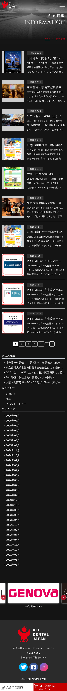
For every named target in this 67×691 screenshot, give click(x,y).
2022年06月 (13, 535)
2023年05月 (13, 515)
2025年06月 (13, 425)
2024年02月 (13, 495)
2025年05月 (13, 430)
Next (63, 597)
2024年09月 (13, 460)
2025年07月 (13, 420)
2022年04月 (13, 540)
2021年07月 (13, 554)
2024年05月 (13, 480)
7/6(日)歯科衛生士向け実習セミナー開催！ (30, 377)
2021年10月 (13, 549)
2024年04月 (13, 485)
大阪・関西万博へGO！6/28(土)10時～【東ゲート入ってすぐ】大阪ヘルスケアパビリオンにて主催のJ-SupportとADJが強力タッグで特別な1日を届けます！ (35, 382)
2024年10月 (13, 455)
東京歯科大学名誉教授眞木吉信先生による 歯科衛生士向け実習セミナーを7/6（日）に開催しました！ (35, 367)
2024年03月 (13, 490)
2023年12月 (13, 500)
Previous (3, 597)
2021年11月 (13, 545)
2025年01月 (13, 445)
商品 (8, 399)
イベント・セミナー (17, 404)
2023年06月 (13, 510)
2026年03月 (13, 415)
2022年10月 (13, 525)
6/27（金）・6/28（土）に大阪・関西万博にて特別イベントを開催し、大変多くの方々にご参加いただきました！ (35, 372)
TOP (47, 39)
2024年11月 (13, 450)
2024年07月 (13, 470)
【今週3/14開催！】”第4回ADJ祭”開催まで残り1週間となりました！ (35, 362)
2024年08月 (13, 465)
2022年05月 (13, 559)
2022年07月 (13, 530)
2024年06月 (13, 475)
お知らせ (11, 394)
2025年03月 (13, 435)
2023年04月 (13, 520)
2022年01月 (13, 564)
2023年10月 (13, 505)
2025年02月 (13, 440)
